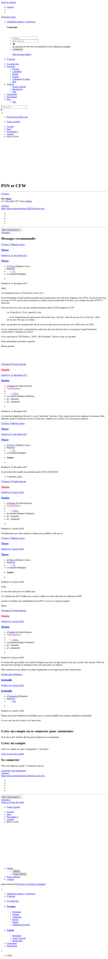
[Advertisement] (54, 160)
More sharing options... (11, 230)
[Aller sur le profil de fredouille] (6, 674)
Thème (10, 868)
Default (16, 871)
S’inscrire (11, 59)
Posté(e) (14, 255)
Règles (15, 74)
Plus (14, 81)
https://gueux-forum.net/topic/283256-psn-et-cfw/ (23, 208)
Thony (8, 198)
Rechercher (17, 89)
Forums (15, 69)
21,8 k (15, 393)
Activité (10, 84)
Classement (12, 94)
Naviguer (11, 66)
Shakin (5, 380)
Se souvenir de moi (20, 46)
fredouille (6, 679)
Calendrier (17, 71)
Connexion (18, 49)
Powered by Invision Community (31, 884)
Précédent (16, 912)
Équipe (15, 76)
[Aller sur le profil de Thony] (5, 194)
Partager (5, 206)
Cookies (10, 879)
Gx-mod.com (13, 64)
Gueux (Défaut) (20, 874)
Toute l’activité (19, 87)
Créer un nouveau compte (12, 754)
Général (28, 201)
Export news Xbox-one (17, 117)
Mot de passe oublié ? (22, 54)
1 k (13, 271)
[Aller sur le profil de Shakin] (5, 364)
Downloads (12, 97)
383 (14, 701)
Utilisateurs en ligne (21, 79)
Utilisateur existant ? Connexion (21, 22)
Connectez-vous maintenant (13, 770)
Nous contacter (13, 877)
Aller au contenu (8, 2)
